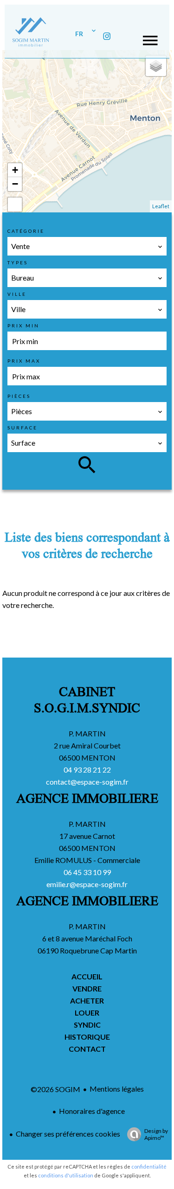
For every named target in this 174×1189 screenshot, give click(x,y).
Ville (16, 294)
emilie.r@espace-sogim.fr (87, 884)
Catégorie (26, 231)
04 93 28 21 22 (87, 769)
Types (17, 262)
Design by (156, 1134)
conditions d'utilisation (65, 1175)
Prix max (23, 361)
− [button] (15, 184)
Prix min (23, 325)
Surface (22, 427)
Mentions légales (117, 1088)
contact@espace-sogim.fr (87, 781)
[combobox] (87, 246)
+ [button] (15, 170)
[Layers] (156, 66)
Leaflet (160, 206)
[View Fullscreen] (15, 204)
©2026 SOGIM (55, 1089)
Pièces (19, 396)
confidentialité (149, 1166)
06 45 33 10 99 (87, 872)
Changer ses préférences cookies (68, 1133)
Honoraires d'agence (92, 1110)
